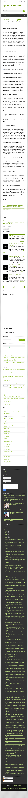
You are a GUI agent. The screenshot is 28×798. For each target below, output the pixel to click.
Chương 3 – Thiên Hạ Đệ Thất (10, 360)
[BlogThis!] (5, 229)
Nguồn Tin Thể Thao (12, 6)
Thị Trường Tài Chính (8, 461)
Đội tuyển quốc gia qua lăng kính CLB (12, 622)
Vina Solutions (22, 789)
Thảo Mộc (4, 788)
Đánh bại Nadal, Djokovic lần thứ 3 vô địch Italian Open (14, 369)
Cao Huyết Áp (6, 420)
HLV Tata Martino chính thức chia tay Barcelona (14, 773)
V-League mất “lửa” (6, 380)
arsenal (19, 205)
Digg (11, 223)
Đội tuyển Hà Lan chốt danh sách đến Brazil (13, 577)
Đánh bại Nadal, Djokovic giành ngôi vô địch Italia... (15, 748)
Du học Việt (6, 454)
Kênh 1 (5, 226)
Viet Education (6, 459)
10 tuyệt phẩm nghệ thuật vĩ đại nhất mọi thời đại (13, 403)
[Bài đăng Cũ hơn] (24, 287)
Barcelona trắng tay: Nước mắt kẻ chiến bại (13, 733)
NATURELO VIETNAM (8, 418)
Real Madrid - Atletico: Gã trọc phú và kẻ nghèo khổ (15, 616)
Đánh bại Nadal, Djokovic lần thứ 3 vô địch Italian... (15, 744)
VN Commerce (6, 446)
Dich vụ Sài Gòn (7, 449)
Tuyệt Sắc (6, 423)
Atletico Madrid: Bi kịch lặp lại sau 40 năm (13, 602)
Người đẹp (13, 411)
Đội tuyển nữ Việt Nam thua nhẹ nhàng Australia (14, 750)
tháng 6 (6, 536)
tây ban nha (14, 208)
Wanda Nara (8, 413)
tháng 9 (6, 531)
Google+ (22, 222)
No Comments (17, 21)
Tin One (5, 438)
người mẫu (17, 411)
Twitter (16, 222)
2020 (5, 526)
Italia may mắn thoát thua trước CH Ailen (13, 565)
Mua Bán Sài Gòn (7, 444)
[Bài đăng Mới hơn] (3, 287)
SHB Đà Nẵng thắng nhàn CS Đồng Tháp (13, 755)
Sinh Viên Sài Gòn (7, 452)
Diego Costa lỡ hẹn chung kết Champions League (14, 713)
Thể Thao (9, 226)
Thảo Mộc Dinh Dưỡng (8, 425)
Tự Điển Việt (6, 428)
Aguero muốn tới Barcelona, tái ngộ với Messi (14, 550)
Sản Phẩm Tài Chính (8, 443)
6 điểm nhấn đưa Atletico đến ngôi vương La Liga (14, 716)
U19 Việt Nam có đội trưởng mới (11, 717)
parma (8, 205)
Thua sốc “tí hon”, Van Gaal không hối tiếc (12, 509)
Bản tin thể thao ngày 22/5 (10, 656)
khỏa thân (9, 411)
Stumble (6, 223)
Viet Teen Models (7, 456)
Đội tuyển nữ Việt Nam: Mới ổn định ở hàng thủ (14, 714)
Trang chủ (6, 471)
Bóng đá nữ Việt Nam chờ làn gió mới (12, 637)
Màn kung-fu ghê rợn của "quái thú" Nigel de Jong (15, 559)
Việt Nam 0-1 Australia (9, 753)
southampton (5, 208)
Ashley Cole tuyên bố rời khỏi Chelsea (12, 697)
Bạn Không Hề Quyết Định (9, 355)
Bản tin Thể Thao (9, 217)
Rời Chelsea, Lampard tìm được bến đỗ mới (13, 557)
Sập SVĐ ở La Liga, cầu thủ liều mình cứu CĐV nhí (15, 731)
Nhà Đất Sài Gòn (7, 448)
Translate (12, 347)
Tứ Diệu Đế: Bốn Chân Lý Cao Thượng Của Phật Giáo (14, 357)
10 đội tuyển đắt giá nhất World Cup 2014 (13, 563)
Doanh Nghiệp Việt (10, 788)
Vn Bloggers (6, 429)
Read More (22, 241)
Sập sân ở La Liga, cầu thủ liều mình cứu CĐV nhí (15, 730)
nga (21, 205)
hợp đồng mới (18, 206)
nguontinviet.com (7, 23)
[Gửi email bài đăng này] (4, 229)
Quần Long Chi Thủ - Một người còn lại (11, 359)
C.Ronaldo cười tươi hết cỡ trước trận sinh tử (14, 627)
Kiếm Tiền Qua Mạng (8, 441)
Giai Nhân (5, 421)
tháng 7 (6, 534)
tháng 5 (6, 537)
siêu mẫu (21, 411)
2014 (5, 529)
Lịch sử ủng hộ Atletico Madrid (11, 654)
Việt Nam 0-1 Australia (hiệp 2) (11, 752)
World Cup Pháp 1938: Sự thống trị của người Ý (14, 567)
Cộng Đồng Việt (7, 426)
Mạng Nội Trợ (6, 433)
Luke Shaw (12, 206)
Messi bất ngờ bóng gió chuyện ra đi (12, 657)
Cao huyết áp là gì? (7, 404)
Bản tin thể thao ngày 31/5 (12, 20)
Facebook (11, 222)
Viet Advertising (7, 439)
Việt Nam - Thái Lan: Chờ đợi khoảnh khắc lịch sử (15, 691)
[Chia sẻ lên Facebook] (7, 229)
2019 (5, 527)
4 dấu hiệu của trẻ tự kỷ (8, 401)
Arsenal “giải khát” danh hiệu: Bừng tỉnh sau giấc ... (15, 762)
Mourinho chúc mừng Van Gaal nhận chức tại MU (14, 708)
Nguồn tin (4, 220)
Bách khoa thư (6, 457)
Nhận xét (6, 780)
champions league (6, 206)
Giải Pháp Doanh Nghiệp (8, 451)
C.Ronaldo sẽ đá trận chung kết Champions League (15, 725)
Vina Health (6, 434)
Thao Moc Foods (7, 431)
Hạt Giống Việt (6, 436)
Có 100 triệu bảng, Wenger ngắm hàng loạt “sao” (14, 590)
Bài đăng (6, 778)
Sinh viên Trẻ (6, 462)
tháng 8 (6, 532)
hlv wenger (15, 205)
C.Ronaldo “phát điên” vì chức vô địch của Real (12, 383)
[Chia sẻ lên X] (6, 229)
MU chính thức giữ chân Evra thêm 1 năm (13, 620)
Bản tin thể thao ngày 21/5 (10, 686)
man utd (9, 208)
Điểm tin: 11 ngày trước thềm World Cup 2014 (14, 545)
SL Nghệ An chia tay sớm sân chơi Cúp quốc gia (14, 696)
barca (11, 205)
